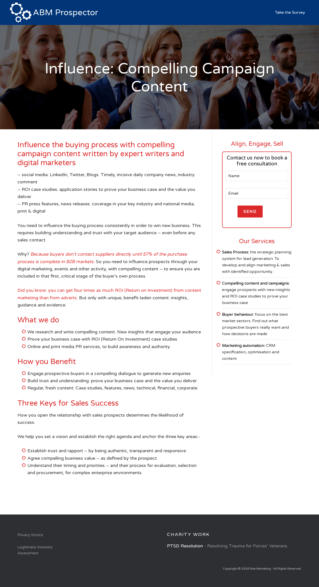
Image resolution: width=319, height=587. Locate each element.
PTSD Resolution (185, 546)
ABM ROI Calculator (55, 12)
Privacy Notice (30, 535)
